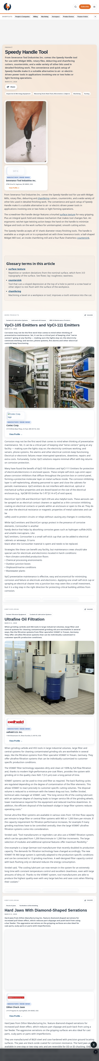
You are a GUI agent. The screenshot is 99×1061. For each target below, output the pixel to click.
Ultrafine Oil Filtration (25, 619)
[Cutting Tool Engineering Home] (7, 6)
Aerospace (56, 17)
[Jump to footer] (94, 1045)
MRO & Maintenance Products (60, 320)
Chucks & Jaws (11, 905)
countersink (83, 237)
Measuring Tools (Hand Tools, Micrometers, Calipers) (52, 94)
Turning (86, 94)
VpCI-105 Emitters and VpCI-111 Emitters (42, 325)
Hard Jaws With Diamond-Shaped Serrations (46, 910)
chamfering (43, 198)
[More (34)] (95, 16)
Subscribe (85, 7)
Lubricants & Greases (38, 320)
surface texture (67, 214)
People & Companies (22, 17)
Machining (44, 17)
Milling (35, 17)
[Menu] (94, 6)
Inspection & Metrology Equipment (18, 94)
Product (9, 47)
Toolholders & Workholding (28, 905)
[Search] (75, 6)
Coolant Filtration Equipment (16, 614)
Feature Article (83, 17)
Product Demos (68, 17)
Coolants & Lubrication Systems (17, 320)
